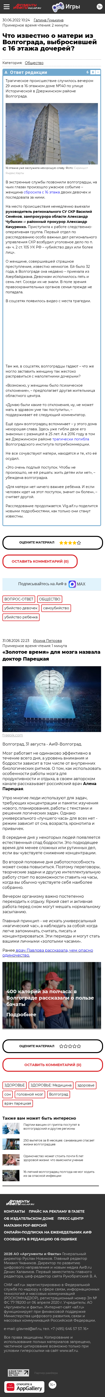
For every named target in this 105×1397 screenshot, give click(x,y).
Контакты (14, 1211)
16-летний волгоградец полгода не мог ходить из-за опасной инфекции (58, 1174)
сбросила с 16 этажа (42, 192)
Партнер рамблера (46, 1372)
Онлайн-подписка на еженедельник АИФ (48, 1232)
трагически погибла (70, 439)
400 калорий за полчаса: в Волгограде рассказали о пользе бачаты (50, 998)
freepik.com (12, 735)
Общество (34, 63)
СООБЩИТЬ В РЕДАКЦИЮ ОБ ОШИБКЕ (40, 1239)
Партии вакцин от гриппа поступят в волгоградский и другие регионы (51, 1126)
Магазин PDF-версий (25, 1225)
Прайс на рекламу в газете (56, 1211)
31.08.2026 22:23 (15, 640)
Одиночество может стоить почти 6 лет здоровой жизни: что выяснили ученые (53, 1158)
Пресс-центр (71, 1218)
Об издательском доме (29, 1218)
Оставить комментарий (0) (40, 561)
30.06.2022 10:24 (16, 20)
